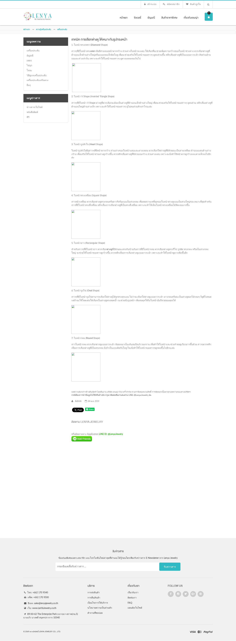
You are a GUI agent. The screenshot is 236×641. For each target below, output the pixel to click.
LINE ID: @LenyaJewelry (111, 434)
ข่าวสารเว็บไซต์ (35, 107)
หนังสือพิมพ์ (32, 112)
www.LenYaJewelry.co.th (44, 608)
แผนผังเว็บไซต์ (135, 608)
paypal (208, 632)
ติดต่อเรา (132, 598)
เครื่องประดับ (62, 29)
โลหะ (29, 70)
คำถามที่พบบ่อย (95, 613)
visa (192, 632)
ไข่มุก (29, 65)
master (199, 632)
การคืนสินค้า (93, 598)
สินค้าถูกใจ (195, 4)
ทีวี (28, 117)
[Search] (208, 4)
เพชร (29, 61)
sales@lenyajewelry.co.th (46, 603)
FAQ (130, 603)
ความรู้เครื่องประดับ (43, 29)
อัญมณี (30, 56)
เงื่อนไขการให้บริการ (97, 603)
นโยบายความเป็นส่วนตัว (99, 608)
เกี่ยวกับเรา (133, 593)
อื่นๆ (29, 85)
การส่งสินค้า (93, 593)
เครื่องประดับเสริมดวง (37, 80)
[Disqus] (142, 490)
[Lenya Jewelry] (42, 16)
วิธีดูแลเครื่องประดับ (37, 75)
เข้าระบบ (151, 4)
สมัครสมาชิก (173, 4)
